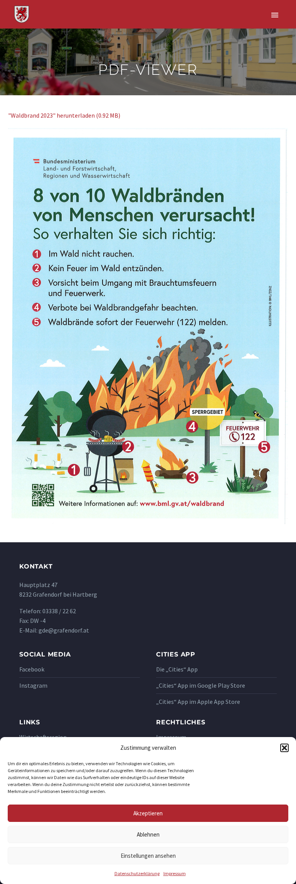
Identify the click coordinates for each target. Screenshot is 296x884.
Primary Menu (275, 15)
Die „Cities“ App (177, 669)
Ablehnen (148, 834)
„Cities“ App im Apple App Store (198, 701)
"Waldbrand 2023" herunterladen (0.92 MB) (64, 115)
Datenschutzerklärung (137, 873)
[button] (284, 748)
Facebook (31, 669)
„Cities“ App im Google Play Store (200, 685)
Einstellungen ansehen (148, 855)
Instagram (33, 685)
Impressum (174, 873)
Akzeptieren (148, 813)
